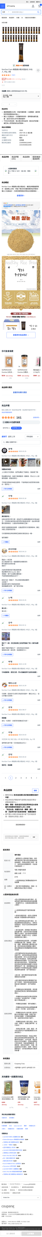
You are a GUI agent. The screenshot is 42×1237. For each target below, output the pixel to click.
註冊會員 (32, 2)
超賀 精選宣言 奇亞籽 (9, 1147)
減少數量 (15, 104)
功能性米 (4, 1118)
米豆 (10, 1126)
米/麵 (17, 18)
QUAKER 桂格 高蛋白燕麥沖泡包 (12, 1150)
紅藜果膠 (4, 1126)
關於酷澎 (4, 1184)
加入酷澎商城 (5, 1192)
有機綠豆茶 (32, 1126)
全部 (3, 12)
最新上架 (11, 437)
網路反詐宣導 (16, 1192)
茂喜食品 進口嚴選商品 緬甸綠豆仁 (13, 1174)
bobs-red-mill (18, 1126)
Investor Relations (15, 1184)
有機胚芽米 (11, 1129)
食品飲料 (11, 18)
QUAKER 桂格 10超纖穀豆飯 (11, 1137)
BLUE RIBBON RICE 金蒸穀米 (12, 1163)
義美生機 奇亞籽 (8, 1161)
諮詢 (35, 790)
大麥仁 (4, 1129)
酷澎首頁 (4, 18)
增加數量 (3, 104)
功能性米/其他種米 (30, 18)
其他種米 (11, 1118)
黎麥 (26, 1129)
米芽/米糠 (4, 22)
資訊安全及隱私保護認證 (25, 1189)
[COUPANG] (8, 1207)
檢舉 (34, 837)
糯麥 (25, 1126)
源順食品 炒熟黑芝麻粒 (10, 1153)
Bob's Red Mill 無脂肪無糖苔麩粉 (12, 1171)
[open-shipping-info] (20, 91)
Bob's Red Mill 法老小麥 (10, 1155)
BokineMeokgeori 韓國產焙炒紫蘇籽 (13, 1139)
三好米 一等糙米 (8, 1145)
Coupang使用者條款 (29, 1184)
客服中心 (38, 2)
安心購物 (4, 1189)
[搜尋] (38, 12)
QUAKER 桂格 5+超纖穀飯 (11, 1169)
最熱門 (4, 437)
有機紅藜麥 (20, 1129)
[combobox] (32, 437)
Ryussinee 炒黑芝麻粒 (9, 1166)
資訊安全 (12, 1189)
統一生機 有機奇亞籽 (9, 1158)
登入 (27, 2)
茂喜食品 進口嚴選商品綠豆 (11, 1142)
